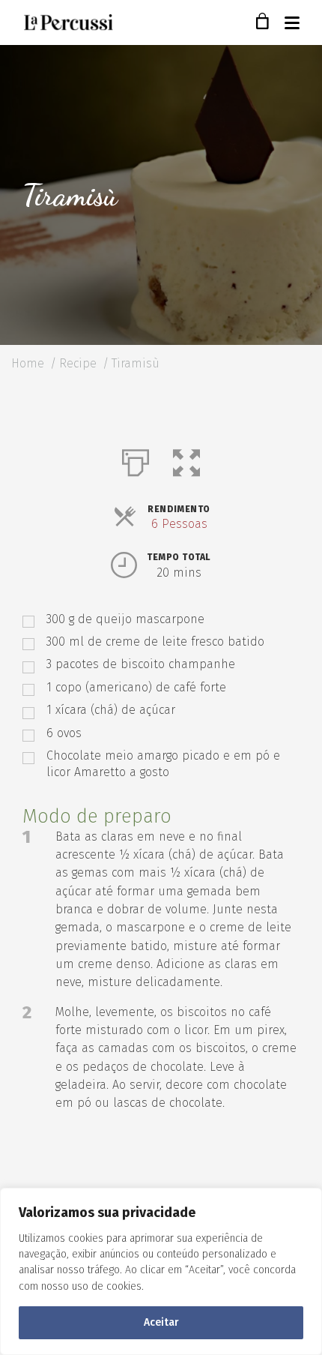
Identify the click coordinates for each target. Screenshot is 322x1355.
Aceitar (161, 1322)
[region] (161, 1271)
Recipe (78, 363)
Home (27, 363)
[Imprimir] (135, 460)
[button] (186, 460)
